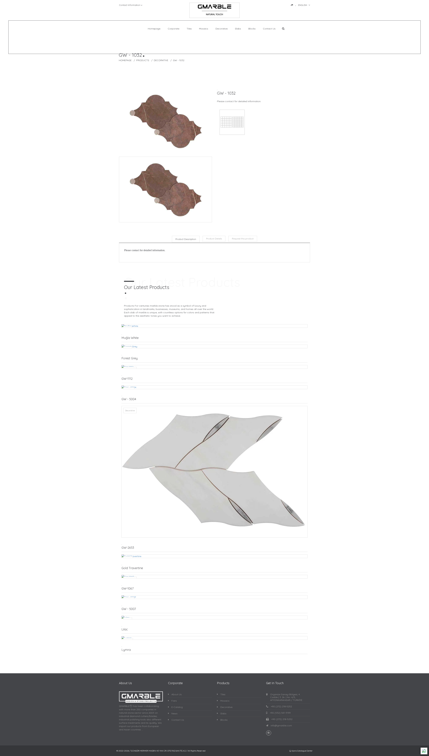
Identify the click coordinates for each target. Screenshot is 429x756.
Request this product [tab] (243, 238)
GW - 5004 (128, 399)
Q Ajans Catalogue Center (301, 750)
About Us (176, 694)
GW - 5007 (128, 609)
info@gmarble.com (281, 725)
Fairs (174, 700)
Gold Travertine (132, 568)
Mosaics (203, 28)
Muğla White (130, 338)
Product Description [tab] (185, 239)
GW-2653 (127, 548)
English (302, 5)
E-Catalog (177, 707)
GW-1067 (127, 588)
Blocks (252, 28)
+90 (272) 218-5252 (281, 706)
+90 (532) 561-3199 (280, 712)
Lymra (126, 650)
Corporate (173, 28)
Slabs (238, 28)
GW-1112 (127, 379)
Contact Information (129, 5)
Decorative (222, 28)
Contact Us (269, 28)
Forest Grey (129, 358)
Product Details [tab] (214, 238)
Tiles (189, 28)
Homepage (154, 28)
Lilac (124, 629)
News (174, 713)
